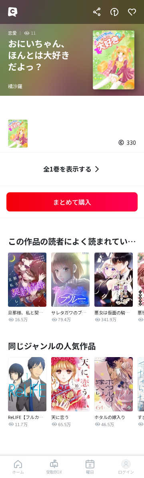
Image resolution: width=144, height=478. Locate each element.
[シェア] (96, 12)
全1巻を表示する (67, 169)
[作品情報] (114, 12)
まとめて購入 (72, 202)
